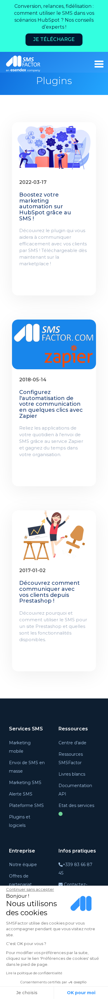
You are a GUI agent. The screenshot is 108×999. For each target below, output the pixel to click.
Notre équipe (23, 864)
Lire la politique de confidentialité (34, 973)
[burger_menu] (99, 64)
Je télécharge (54, 39)
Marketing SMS (25, 782)
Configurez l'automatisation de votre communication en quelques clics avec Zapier (51, 404)
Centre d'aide (72, 742)
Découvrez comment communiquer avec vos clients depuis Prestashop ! (49, 592)
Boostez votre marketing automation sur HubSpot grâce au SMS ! (45, 207)
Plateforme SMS (26, 805)
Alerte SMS (20, 794)
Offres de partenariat (20, 880)
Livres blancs (71, 774)
